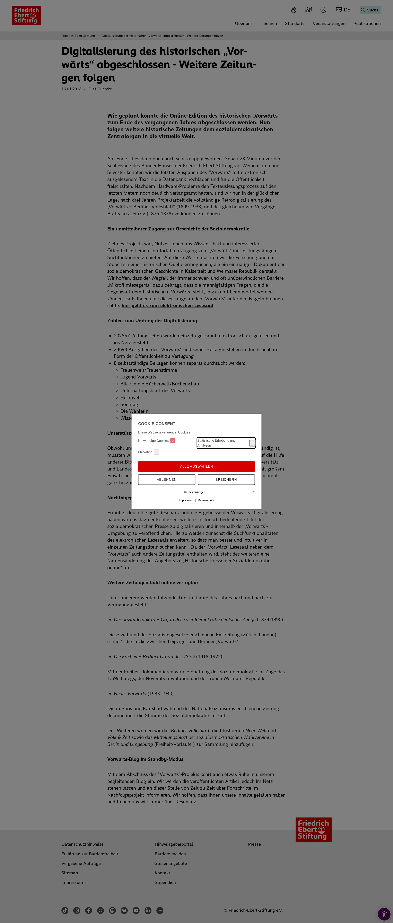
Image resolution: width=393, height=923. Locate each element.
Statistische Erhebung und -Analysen (217, 443)
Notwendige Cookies (153, 440)
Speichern (226, 479)
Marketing (145, 452)
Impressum (186, 500)
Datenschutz (206, 500)
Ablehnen (167, 479)
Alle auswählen (196, 466)
